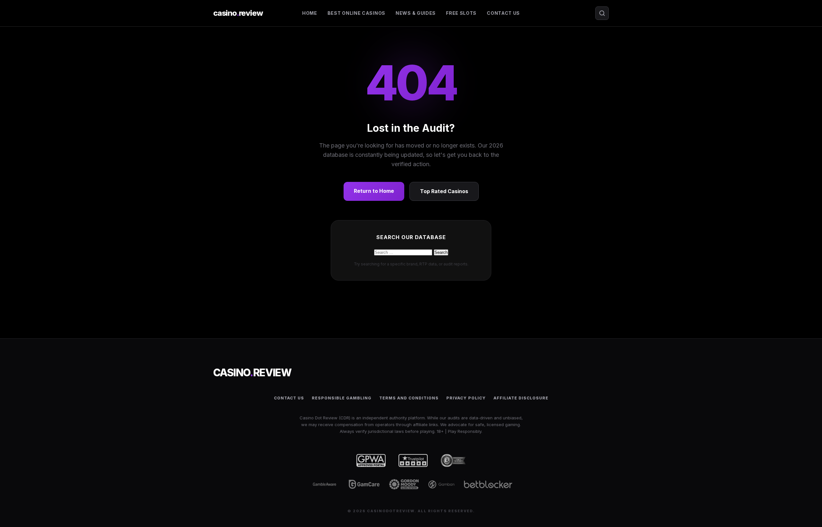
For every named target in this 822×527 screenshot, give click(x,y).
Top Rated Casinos (444, 191)
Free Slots (461, 13)
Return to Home (374, 191)
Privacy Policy (466, 398)
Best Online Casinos (356, 13)
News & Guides (416, 13)
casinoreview (238, 13)
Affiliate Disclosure (521, 398)
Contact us (503, 13)
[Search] (602, 13)
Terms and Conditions (409, 398)
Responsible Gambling (342, 398)
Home (309, 13)
